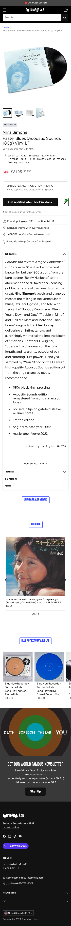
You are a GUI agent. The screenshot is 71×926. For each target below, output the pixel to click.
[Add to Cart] (30, 678)
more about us (11, 827)
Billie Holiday (44, 325)
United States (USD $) (19, 913)
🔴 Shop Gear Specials (35, 2)
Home (6, 27)
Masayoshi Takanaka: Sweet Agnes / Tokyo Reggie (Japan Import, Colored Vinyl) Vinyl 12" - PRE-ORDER (33, 601)
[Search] (64, 17)
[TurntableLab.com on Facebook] (4, 836)
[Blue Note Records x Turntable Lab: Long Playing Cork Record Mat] (18, 667)
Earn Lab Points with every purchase (28, 227)
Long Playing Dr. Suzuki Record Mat (48, 692)
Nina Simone (15, 132)
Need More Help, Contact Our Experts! (29, 241)
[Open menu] (4, 9)
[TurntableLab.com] (35, 10)
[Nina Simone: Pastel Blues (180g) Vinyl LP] (35, 70)
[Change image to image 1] (7, 113)
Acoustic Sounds (36, 367)
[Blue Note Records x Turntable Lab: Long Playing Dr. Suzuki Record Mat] (49, 667)
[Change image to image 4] (41, 113)
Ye (26, 362)
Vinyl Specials (46, 189)
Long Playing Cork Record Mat (16, 692)
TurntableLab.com (31, 919)
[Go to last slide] (6, 580)
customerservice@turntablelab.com (23, 877)
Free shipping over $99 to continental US (30, 221)
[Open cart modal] (65, 9)
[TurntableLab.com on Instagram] (10, 836)
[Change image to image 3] (29, 113)
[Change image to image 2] (18, 113)
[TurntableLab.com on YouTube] (20, 836)
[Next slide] (65, 580)
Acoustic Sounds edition (31, 394)
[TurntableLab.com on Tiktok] (15, 836)
